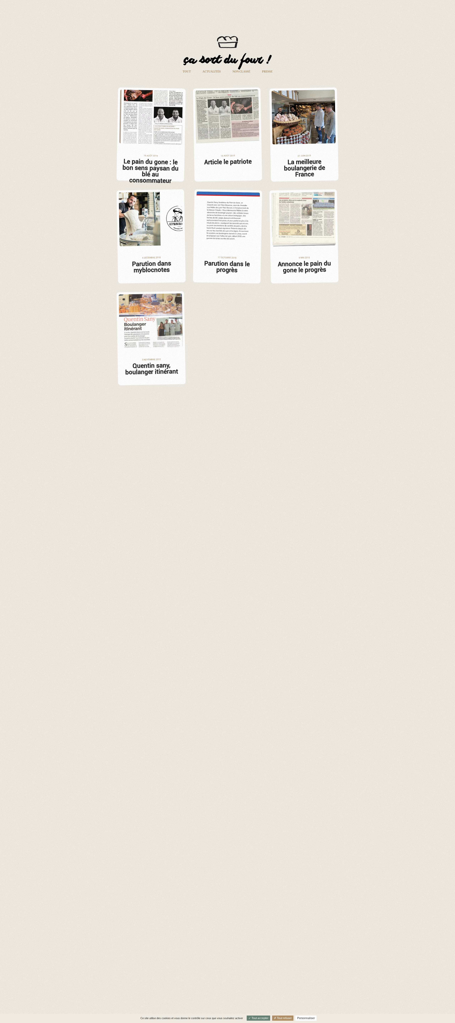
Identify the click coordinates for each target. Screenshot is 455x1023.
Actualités (211, 71)
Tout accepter (259, 1018)
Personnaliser (306, 1018)
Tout (187, 71)
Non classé (241, 71)
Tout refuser (284, 1018)
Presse (267, 71)
